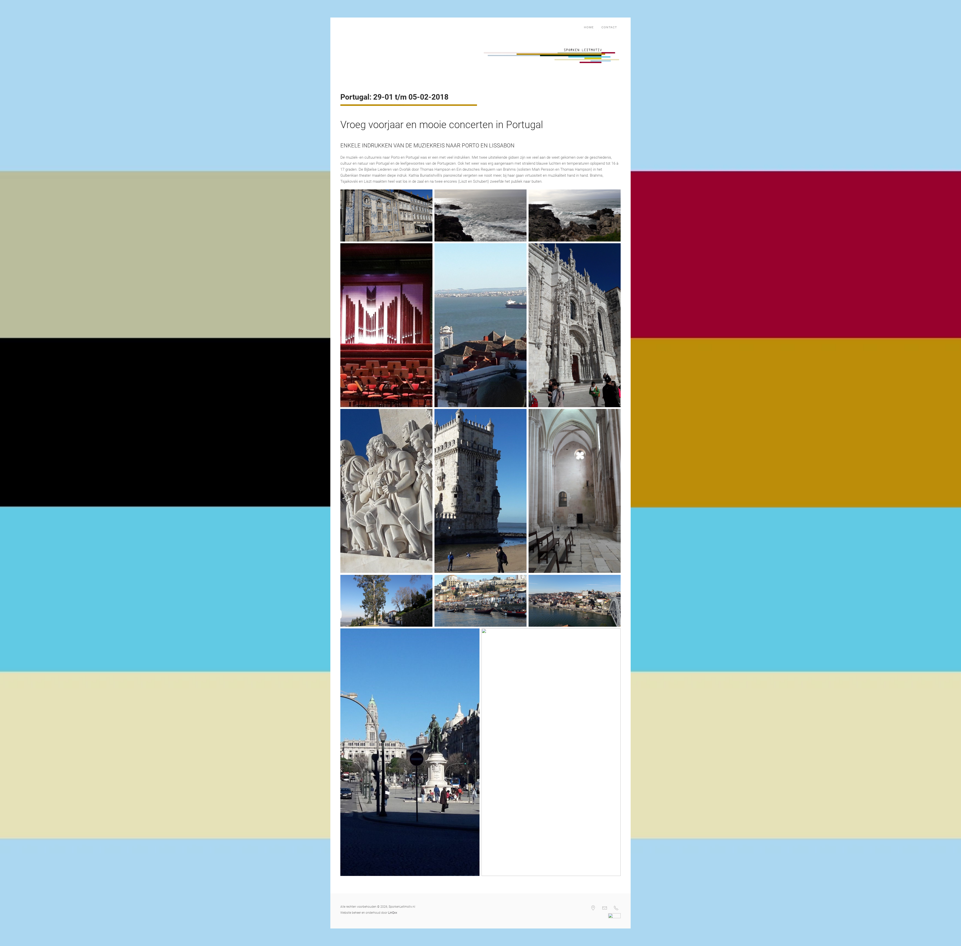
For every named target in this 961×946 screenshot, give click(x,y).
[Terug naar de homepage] (341, 28)
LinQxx (392, 912)
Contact (609, 27)
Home (589, 27)
